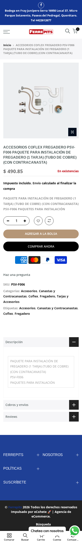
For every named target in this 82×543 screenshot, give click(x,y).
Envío (37, 183)
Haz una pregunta (16, 275)
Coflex (33, 296)
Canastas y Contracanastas (57, 308)
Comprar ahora (41, 246)
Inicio (7, 45)
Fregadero (22, 313)
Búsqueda (43, 524)
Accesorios (29, 291)
